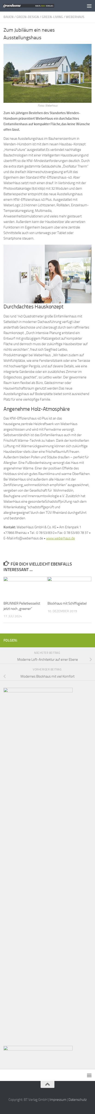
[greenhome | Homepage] (37, 6)
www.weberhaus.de (60, 538)
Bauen (8, 17)
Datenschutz (77, 1100)
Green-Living (52, 17)
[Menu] (89, 6)
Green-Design (27, 17)
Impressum (58, 1100)
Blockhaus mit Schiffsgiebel (67, 603)
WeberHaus (75, 17)
